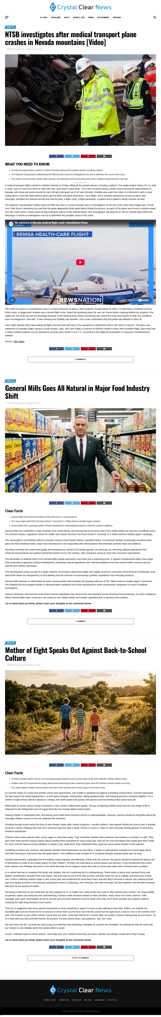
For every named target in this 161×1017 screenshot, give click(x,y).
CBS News (18, 341)
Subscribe (117, 17)
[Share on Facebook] (56, 156)
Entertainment (103, 17)
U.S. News (43, 17)
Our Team (87, 1000)
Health (66, 17)
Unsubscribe (99, 1000)
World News (56, 17)
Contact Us (76, 1000)
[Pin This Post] (88, 156)
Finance (91, 17)
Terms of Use (64, 1000)
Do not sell (112, 1000)
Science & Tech (79, 17)
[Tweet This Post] (72, 156)
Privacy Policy (50, 1000)
